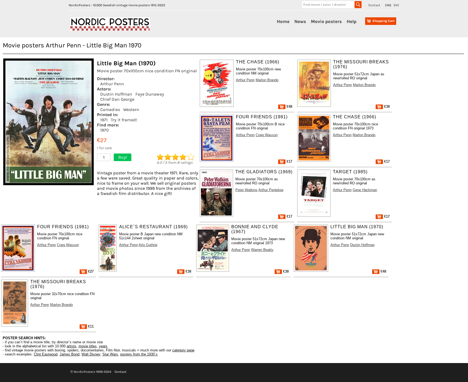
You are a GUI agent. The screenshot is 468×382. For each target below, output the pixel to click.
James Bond (69, 354)
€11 (90, 326)
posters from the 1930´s (139, 354)
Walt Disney (91, 354)
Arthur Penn (112, 83)
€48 (288, 107)
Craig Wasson (267, 135)
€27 (90, 271)
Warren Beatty (262, 250)
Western (131, 109)
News (300, 21)
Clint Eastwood (45, 354)
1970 (104, 130)
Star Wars (110, 354)
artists (71, 346)
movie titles (88, 346)
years (103, 346)
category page (183, 350)
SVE (396, 5)
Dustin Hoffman (116, 94)
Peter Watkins (246, 190)
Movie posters (326, 21)
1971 (104, 119)
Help (351, 21)
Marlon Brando (267, 80)
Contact (374, 5)
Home (283, 21)
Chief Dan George (117, 99)
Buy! (122, 157)
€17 (288, 161)
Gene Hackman (365, 190)
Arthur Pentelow (270, 190)
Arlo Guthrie (148, 245)
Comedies (110, 109)
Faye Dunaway (149, 94)
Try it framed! (124, 119)
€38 (386, 107)
